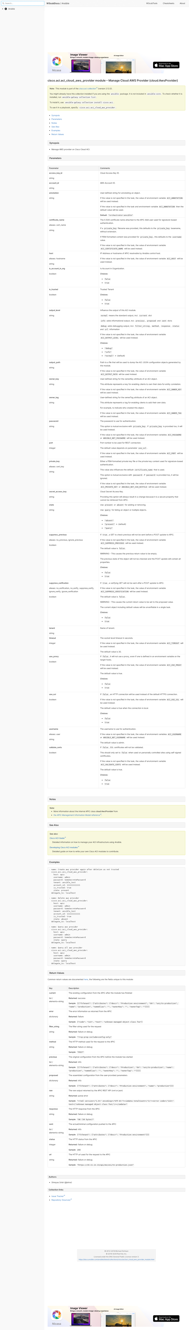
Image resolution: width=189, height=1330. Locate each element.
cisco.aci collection (87, 88)
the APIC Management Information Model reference (77, 815)
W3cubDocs (53, 3)
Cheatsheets (168, 3)
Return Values (57, 134)
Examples (55, 130)
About (182, 3)
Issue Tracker (57, 1196)
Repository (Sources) (60, 1200)
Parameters (56, 119)
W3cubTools (151, 3)
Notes (54, 123)
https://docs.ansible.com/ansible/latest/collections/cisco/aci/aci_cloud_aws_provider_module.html (116, 1259)
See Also (55, 126)
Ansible (65, 3)
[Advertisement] (116, 30)
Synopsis (55, 115)
